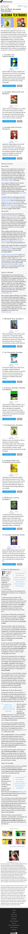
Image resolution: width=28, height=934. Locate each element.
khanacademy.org (6, 312)
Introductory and (6, 264)
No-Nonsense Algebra (12, 205)
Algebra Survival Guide (15, 247)
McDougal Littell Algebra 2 (15, 217)
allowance (15, 636)
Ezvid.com (14, 923)
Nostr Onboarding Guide (14, 925)
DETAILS (16, 68)
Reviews (7, 5)
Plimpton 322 (22, 791)
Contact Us (14, 929)
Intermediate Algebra (7, 180)
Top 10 (19, 29)
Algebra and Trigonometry (8, 199)
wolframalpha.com (6, 293)
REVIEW (11, 68)
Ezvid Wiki (3, 5)
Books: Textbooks (4, 7)
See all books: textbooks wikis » (17, 846)
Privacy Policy (14, 914)
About (14, 912)
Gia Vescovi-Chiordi (17, 862)
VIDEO (19, 547)
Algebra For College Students (9, 215)
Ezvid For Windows (14, 921)
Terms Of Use (14, 916)
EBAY (20, 85)
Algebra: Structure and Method (12, 202)
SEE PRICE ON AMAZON (9, 85)
